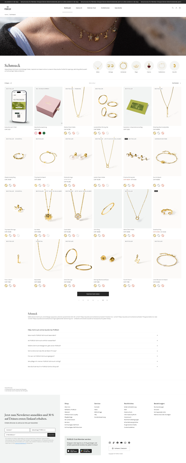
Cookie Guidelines (129, 427)
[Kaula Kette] (48, 258)
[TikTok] (113, 443)
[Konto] (176, 7)
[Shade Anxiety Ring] (19, 156)
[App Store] (73, 451)
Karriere (67, 422)
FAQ (95, 414)
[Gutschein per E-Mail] (19, 106)
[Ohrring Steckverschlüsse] (108, 258)
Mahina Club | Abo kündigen (162, 414)
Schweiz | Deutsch (121, 448)
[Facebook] (117, 443)
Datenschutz (128, 412)
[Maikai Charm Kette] (78, 106)
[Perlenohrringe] (78, 156)
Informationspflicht (130, 414)
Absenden (51, 435)
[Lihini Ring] (108, 208)
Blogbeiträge (68, 417)
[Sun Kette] (48, 208)
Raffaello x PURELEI (70, 409)
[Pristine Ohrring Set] (138, 156)
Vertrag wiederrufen (160, 412)
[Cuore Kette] (78, 208)
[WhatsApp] (125, 443)
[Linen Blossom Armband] (167, 258)
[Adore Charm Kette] (138, 208)
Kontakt (96, 407)
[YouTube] (121, 443)
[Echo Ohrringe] (78, 258)
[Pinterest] (129, 443)
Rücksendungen (159, 407)
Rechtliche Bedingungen (131, 420)
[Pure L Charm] (19, 258)
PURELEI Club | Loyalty (71, 414)
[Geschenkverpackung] (48, 106)
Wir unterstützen (70, 420)
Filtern (7, 83)
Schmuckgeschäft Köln (72, 425)
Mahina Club (91, 8)
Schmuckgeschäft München (73, 427)
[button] (172, 7)
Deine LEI (79, 8)
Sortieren (175, 83)
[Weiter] (107, 300)
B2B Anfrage (98, 412)
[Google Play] (86, 451)
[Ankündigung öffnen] (93, 2)
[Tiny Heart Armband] (48, 156)
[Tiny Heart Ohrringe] (19, 208)
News (96, 409)
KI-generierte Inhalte (130, 425)
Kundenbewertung (100, 417)
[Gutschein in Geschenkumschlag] (138, 106)
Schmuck (67, 8)
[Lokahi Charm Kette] (108, 156)
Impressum (127, 417)
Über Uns (67, 407)
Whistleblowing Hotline (131, 422)
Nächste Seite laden (92, 294)
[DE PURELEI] (8, 8)
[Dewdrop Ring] (167, 208)
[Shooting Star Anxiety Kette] (167, 106)
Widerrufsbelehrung (130, 407)
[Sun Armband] (167, 156)
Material (67, 412)
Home (6, 14)
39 (103, 300)
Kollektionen (105, 8)
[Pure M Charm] (138, 258)
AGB (125, 409)
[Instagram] (110, 443)
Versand (156, 409)
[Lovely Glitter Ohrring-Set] (108, 106)
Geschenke (118, 8)
